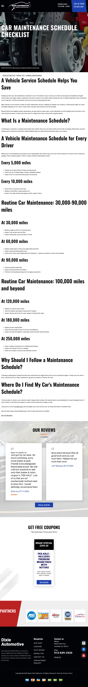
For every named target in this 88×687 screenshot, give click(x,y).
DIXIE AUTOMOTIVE (9, 75)
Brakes (13, 452)
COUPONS (38, 647)
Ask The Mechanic (6, 415)
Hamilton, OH (22, 452)
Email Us (57, 657)
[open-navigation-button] (2, 6)
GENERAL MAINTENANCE (34, 75)
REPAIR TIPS (20, 75)
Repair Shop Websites (35, 673)
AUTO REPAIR (39, 650)
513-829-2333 (78, 6)
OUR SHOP (38, 643)
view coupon (44, 582)
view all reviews (44, 505)
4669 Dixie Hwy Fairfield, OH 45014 (22, 68)
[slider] (44, 434)
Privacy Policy (67, 673)
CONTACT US (39, 657)
